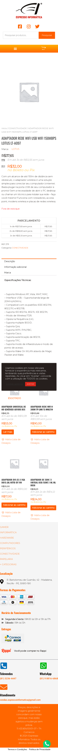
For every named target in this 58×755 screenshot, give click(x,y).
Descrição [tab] (9, 261)
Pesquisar (47, 35)
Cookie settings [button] (14, 384)
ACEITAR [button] (30, 384)
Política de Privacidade (39, 749)
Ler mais (7, 432)
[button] (15, 48)
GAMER (4, 527)
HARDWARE (7, 537)
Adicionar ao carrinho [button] (43, 432)
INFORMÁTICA (8, 532)
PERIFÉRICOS (8, 548)
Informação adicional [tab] (15, 267)
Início (4, 128)
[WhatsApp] (43, 665)
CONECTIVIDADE (17, 128)
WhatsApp (45, 673)
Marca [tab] (7, 272)
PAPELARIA (6, 559)
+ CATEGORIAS (8, 564)
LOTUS (15, 149)
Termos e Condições (17, 749)
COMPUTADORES (10, 543)
